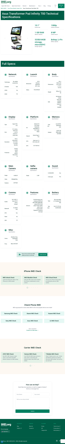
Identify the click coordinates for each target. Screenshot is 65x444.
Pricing (49, 6)
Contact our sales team (32, 330)
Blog (45, 6)
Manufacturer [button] (32, 6)
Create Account (42, 254)
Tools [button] (39, 6)
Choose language (4, 429)
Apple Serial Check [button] (16, 6)
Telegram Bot (44, 430)
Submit (32, 411)
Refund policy (56, 430)
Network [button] (24, 6)
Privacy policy (56, 428)
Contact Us (31, 428)
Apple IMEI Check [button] (5, 6)
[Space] (6, 424)
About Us (31, 426)
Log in (55, 6)
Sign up (62, 6)
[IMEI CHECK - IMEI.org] (6, 2)
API (42, 428)
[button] (27, 287)
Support (18, 428)
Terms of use (56, 426)
